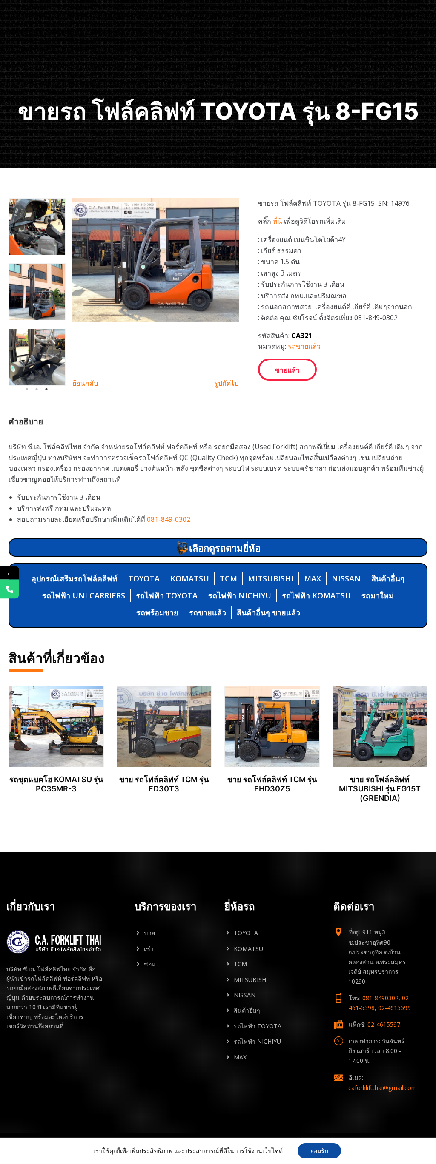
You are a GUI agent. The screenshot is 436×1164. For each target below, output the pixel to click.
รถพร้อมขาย (157, 612)
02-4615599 (394, 1008)
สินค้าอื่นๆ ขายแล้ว (268, 612)
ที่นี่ (277, 221)
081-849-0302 (168, 519)
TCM (228, 578)
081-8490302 (380, 998)
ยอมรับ (319, 1151)
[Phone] (9, 588)
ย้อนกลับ (85, 383)
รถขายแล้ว (304, 346)
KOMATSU (189, 578)
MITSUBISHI (270, 578)
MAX (312, 578)
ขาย (149, 933)
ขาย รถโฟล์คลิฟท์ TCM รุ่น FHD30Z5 (272, 784)
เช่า (149, 949)
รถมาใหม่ (377, 595)
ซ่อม (149, 964)
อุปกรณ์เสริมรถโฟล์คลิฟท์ (75, 578)
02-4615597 (383, 1024)
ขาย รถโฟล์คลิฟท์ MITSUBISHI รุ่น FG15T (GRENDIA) (380, 788)
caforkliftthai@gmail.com (382, 1088)
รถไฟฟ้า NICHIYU (239, 595)
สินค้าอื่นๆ (387, 578)
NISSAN (346, 578)
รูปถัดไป (226, 383)
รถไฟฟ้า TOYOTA (167, 595)
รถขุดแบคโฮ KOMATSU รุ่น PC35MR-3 (56, 784)
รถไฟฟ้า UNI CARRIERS (83, 595)
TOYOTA (144, 578)
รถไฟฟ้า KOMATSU (316, 595)
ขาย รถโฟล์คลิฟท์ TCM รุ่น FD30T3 (164, 784)
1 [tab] (27, 389)
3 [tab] (46, 389)
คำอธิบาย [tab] (26, 421)
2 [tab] (36, 389)
